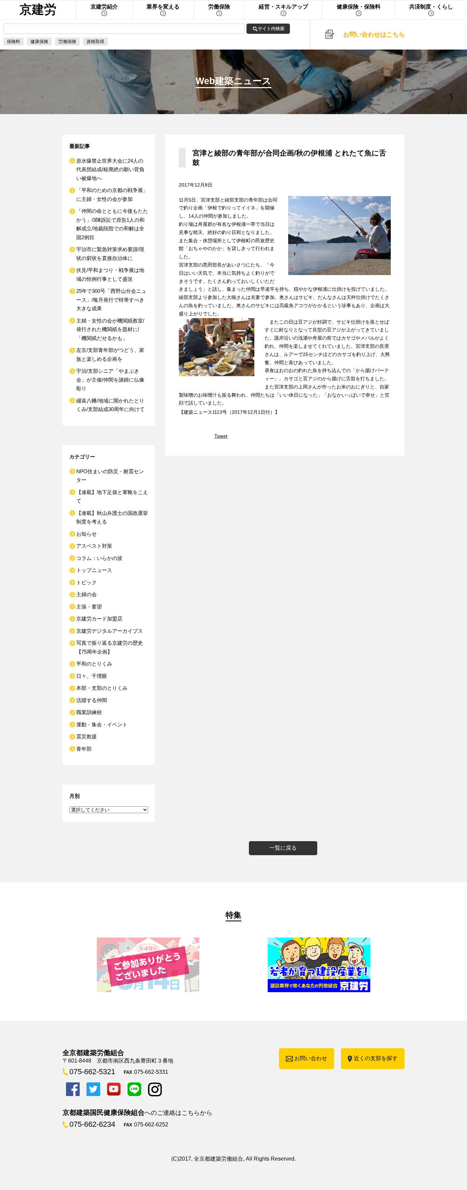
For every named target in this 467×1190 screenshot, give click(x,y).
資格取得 (95, 41)
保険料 (13, 41)
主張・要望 (89, 607)
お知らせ (86, 534)
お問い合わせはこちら (374, 34)
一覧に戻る (283, 848)
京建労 (37, 9)
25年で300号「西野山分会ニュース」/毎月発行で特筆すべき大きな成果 (111, 299)
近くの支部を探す (376, 1058)
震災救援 (86, 736)
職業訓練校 (89, 712)
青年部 (84, 749)
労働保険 (67, 41)
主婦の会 (86, 594)
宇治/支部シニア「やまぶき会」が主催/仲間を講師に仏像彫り (110, 379)
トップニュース (94, 570)
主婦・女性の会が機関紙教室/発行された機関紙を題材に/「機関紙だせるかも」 (110, 329)
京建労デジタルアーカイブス (109, 631)
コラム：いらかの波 (99, 558)
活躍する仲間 (91, 700)
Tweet (220, 436)
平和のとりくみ (94, 664)
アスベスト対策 (94, 546)
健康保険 (39, 41)
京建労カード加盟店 (99, 618)
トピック (86, 582)
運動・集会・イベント (102, 724)
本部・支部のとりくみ (102, 688)
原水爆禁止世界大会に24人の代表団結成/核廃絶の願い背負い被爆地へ (110, 169)
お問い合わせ (310, 1058)
